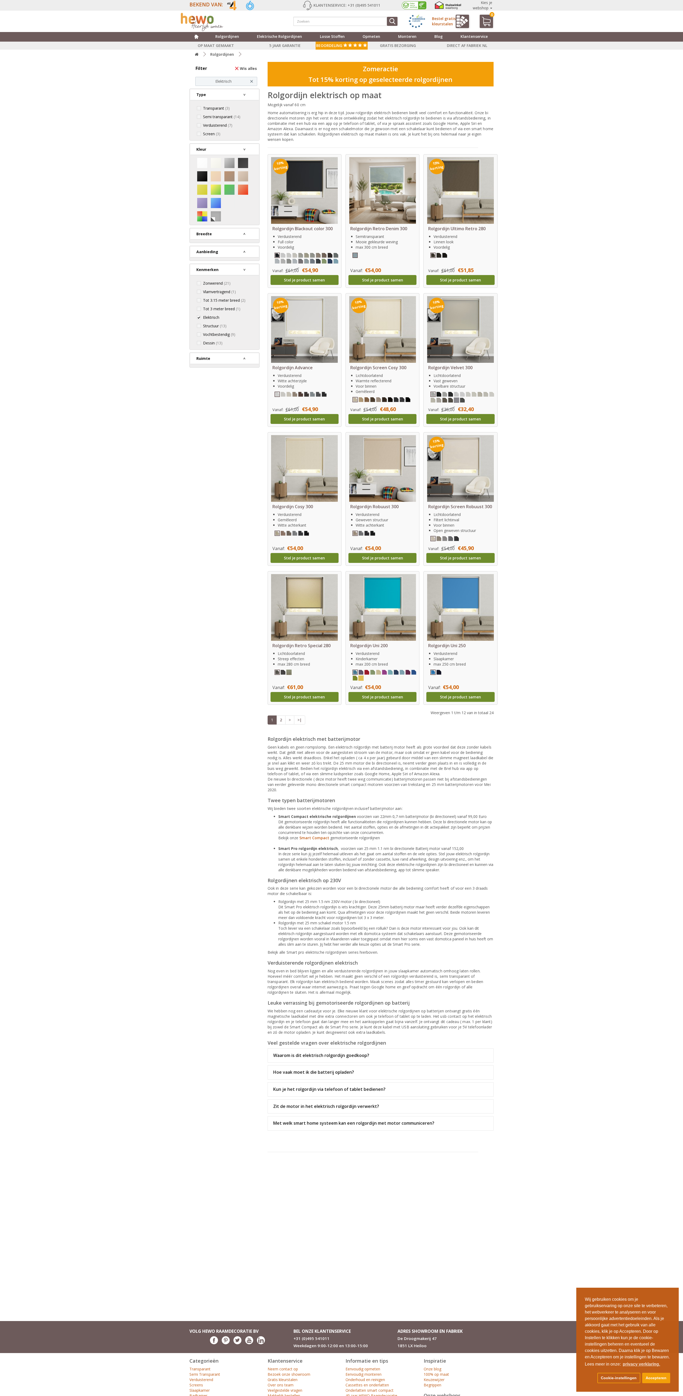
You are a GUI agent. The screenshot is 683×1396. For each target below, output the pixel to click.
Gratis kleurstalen (282, 1379)
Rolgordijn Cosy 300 (292, 507)
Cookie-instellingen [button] (619, 1378)
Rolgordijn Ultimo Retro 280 (457, 229)
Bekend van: (206, 4)
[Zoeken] (392, 21)
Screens (196, 1384)
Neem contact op (283, 1368)
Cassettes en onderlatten (367, 1384)
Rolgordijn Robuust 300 (374, 507)
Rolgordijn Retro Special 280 (301, 646)
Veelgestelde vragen (285, 1390)
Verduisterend (201, 1379)
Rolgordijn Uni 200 (369, 646)
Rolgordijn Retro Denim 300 (378, 229)
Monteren (407, 36)
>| (299, 719)
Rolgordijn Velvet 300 (450, 368)
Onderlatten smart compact (370, 1390)
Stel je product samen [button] (304, 280)
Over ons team (280, 1384)
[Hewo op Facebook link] (214, 1342)
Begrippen (432, 1384)
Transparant (200, 1368)
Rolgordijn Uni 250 (447, 646)
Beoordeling (329, 45)
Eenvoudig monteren (364, 1374)
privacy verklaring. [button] (641, 1364)
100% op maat (436, 1374)
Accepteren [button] (656, 1378)
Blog (438, 36)
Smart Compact (314, 837)
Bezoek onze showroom (289, 1374)
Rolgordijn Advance (292, 368)
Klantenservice (474, 36)
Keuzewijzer (434, 1379)
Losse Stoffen (332, 36)
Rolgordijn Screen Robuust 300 (460, 507)
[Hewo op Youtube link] (249, 1342)
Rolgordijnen (227, 36)
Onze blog (432, 1368)
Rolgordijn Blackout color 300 (302, 229)
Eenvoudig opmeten (363, 1368)
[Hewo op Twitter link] (237, 1342)
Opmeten (371, 36)
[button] (590, 1378)
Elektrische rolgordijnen (279, 36)
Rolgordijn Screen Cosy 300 (378, 368)
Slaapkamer (199, 1390)
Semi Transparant (204, 1374)
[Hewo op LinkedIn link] (261, 1342)
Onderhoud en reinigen (365, 1379)
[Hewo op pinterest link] (225, 1342)
